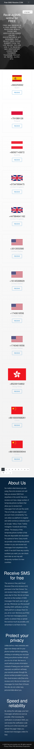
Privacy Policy (8, 746)
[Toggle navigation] (28, 2)
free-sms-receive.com (14, 744)
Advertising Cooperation (23, 746)
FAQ (14, 746)
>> (10, 473)
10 (3, 473)
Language (27, 12)
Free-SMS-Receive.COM (13, 2)
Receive (17, 92)
